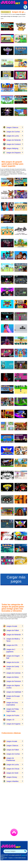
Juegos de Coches (13, 132)
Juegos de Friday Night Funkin (12, 710)
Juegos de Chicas (12, 769)
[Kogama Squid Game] (20, 280)
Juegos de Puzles (12, 715)
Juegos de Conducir (13, 144)
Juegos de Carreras (13, 673)
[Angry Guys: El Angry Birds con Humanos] (7, 268)
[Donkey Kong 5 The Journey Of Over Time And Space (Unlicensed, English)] (20, 256)
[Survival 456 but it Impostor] (7, 183)
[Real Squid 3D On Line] (7, 329)
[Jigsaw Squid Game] (20, 354)
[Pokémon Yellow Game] (20, 561)
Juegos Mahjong (12, 148)
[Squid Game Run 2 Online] (20, 329)
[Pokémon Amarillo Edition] (20, 27)
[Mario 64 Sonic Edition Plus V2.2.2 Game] (20, 390)
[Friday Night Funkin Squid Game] (7, 378)
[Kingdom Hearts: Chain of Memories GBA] (7, 195)
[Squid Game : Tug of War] (7, 342)
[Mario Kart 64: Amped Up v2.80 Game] (20, 427)
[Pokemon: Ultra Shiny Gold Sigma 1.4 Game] (7, 390)
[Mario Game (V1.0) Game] (20, 113)
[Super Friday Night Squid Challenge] (7, 293)
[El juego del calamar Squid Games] (7, 232)
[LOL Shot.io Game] (20, 537)
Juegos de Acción (12, 662)
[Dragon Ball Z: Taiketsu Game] (20, 195)
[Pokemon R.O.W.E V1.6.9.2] (7, 76)
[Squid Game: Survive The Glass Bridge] (7, 317)
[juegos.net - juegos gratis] (11, 846)
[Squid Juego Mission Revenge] (7, 305)
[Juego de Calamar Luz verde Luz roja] (7, 207)
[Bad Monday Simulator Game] (7, 476)
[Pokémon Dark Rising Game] (20, 439)
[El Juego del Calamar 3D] (20, 207)
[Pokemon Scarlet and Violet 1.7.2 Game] (7, 64)
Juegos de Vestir (12, 773)
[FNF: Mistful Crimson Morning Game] (7, 500)
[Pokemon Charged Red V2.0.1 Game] (20, 183)
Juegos (23, 855)
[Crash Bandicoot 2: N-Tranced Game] (7, 488)
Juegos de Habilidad (13, 692)
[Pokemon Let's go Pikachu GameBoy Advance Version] (20, 88)
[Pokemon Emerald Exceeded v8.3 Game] (7, 549)
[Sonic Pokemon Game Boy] (20, 100)
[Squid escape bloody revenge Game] (20, 293)
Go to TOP (14, 832)
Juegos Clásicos (12, 127)
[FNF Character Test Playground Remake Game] (7, 561)
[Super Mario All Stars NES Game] (7, 439)
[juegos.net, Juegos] (10, 2)
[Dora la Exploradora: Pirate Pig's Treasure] (20, 244)
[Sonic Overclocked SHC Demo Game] (7, 415)
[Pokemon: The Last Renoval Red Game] (20, 476)
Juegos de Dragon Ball (13, 657)
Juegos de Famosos (13, 681)
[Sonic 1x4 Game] (20, 403)
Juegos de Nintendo (13, 140)
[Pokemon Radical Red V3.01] (7, 27)
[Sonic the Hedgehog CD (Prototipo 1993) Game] (20, 500)
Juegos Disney (11, 777)
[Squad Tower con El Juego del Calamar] (7, 366)
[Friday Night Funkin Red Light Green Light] (20, 317)
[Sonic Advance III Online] (20, 64)
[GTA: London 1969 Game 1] (7, 525)
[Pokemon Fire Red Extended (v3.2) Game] (7, 427)
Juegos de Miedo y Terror (13, 640)
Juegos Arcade (11, 626)
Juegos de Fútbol (12, 630)
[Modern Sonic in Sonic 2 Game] (7, 451)
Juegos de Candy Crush (12, 668)
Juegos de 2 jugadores (10, 650)
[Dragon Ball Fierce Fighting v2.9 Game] (20, 451)
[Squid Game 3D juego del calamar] (7, 256)
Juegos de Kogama (13, 724)
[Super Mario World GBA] (20, 39)
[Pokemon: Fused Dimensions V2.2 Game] (7, 403)
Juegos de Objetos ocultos (13, 687)
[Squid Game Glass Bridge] (7, 280)
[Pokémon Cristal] (7, 52)
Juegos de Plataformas (10, 759)
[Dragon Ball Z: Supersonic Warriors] (7, 88)
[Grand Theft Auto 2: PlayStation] (7, 219)
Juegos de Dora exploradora (12, 704)
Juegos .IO (10, 720)
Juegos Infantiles (12, 781)
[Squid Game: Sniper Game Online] (20, 268)
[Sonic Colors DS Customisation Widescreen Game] (20, 415)
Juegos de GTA (11, 645)
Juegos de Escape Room (13, 697)
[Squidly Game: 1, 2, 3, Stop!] (20, 342)
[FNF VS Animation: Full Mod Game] (20, 549)
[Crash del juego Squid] (7, 244)
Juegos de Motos (12, 677)
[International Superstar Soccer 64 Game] (7, 464)
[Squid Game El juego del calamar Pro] (20, 219)
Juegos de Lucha (12, 136)
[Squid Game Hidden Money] (20, 305)
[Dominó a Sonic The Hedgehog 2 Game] (20, 525)
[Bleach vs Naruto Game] (7, 537)
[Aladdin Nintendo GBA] (7, 113)
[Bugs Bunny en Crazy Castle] (20, 232)
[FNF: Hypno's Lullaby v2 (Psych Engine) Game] (20, 488)
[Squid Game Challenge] (20, 378)
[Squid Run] (7, 354)
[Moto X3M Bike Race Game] (20, 464)
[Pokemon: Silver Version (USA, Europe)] (20, 52)
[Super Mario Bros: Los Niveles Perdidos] (7, 100)
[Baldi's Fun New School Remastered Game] (7, 512)
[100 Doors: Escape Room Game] (20, 512)
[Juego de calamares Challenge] (20, 366)
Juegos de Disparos (13, 153)
